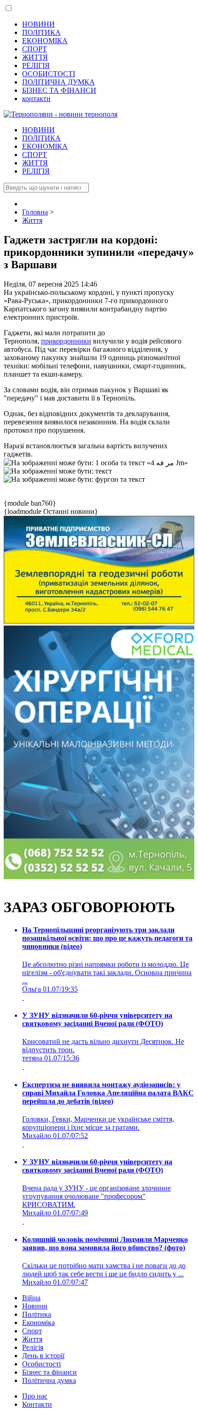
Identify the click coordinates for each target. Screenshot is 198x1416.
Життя (32, 1339)
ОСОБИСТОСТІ (48, 74)
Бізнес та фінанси (49, 1372)
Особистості (41, 1364)
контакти (36, 98)
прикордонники (66, 341)
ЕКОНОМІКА (45, 41)
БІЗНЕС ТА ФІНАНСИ (59, 90)
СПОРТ (34, 49)
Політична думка (49, 1380)
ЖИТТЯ (35, 57)
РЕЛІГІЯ (36, 65)
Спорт (32, 1331)
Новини (34, 1306)
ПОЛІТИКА (41, 32)
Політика (36, 1314)
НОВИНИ (38, 24)
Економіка (38, 1322)
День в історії (43, 1356)
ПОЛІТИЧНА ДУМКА (58, 82)
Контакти (37, 1404)
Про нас (34, 1396)
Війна (31, 1298)
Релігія (32, 1347)
